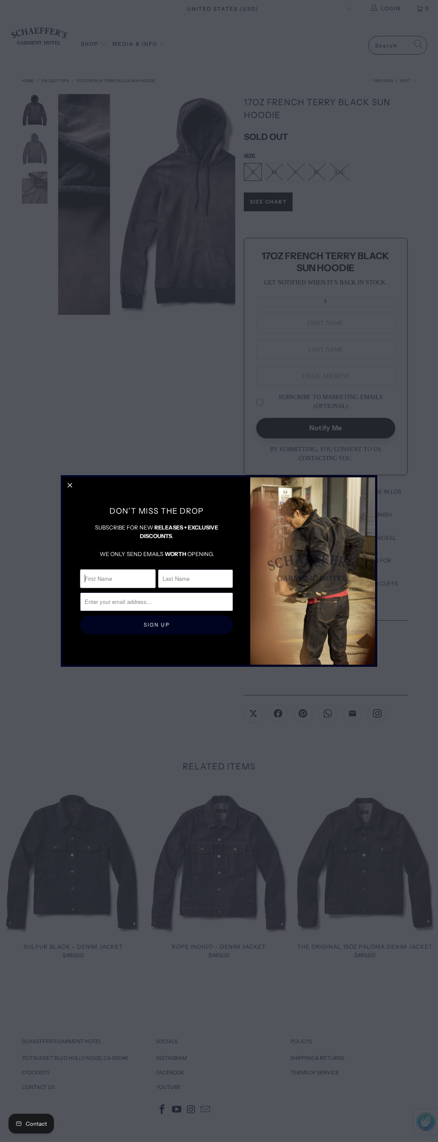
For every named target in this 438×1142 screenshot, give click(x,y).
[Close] (70, 485)
